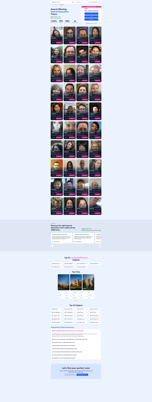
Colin (78, 56)
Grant (79, 132)
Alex (52, 132)
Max (91, 76)
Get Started (59, 42)
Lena (52, 151)
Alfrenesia (80, 189)
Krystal (53, 189)
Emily (65, 75)
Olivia (66, 170)
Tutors (51, 4)
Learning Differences (55, 4)
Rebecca (92, 57)
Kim (78, 151)
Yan (65, 113)
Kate (78, 208)
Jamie (79, 75)
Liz (91, 95)
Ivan (52, 170)
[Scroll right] (100, 246)
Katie (65, 38)
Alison (79, 94)
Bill (91, 189)
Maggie (53, 208)
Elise (65, 56)
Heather (53, 38)
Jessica (92, 38)
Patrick (92, 208)
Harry (78, 37)
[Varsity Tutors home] (56, 2)
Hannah (92, 170)
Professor (80, 170)
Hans (91, 151)
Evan (65, 189)
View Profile (53, 42)
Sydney (66, 151)
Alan (65, 132)
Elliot (78, 113)
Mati (52, 94)
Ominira (92, 132)
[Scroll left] (52, 246)
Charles (66, 94)
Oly (65, 208)
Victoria (53, 113)
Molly (53, 76)
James (92, 113)
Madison (53, 56)
